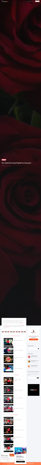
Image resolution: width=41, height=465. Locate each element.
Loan (33, 357)
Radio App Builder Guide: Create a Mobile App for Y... (35, 361)
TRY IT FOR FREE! (33, 339)
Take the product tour (30, 1)
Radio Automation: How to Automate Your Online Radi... (34, 365)
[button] (1, 464)
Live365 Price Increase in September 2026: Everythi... (34, 356)
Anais (33, 362)
